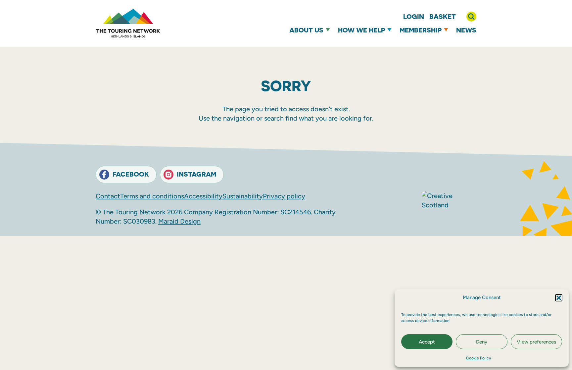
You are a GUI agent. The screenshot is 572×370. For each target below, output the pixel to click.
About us (306, 30)
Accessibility (203, 196)
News (466, 30)
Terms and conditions (152, 196)
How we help (361, 30)
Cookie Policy (478, 358)
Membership (421, 30)
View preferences (536, 342)
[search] (471, 17)
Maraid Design (179, 221)
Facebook (131, 174)
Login (413, 16)
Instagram (196, 174)
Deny (481, 342)
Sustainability (242, 196)
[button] (558, 297)
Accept (427, 342)
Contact (108, 196)
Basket (442, 16)
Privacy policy (284, 196)
